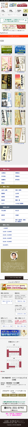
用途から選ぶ (6, 169)
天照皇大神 (20, 89)
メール (22, 395)
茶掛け (3, 183)
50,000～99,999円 (7, 241)
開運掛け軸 (7, 89)
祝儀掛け (3, 179)
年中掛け (3, 176)
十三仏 (20, 125)
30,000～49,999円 (7, 238)
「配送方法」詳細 (21, 301)
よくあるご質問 (7, 54)
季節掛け (7, 72)
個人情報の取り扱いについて (17, 421)
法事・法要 (20, 107)
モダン (3, 203)
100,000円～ (6, 245)
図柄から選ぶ (6, 186)
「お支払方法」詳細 (21, 313)
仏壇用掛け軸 (7, 143)
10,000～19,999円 (7, 231)
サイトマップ (21, 422)
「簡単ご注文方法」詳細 (7, 302)
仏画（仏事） (4, 190)
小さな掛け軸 (21, 143)
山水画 (7, 107)
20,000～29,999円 (7, 235)
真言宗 (3, 215)
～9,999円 (5, 228)
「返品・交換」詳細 (21, 326)
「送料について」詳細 (7, 326)
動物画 (3, 200)
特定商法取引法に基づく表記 (10, 422)
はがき (14, 395)
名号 (7, 125)
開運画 (3, 193)
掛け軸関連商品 (20, 72)
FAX (6, 395)
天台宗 (3, 219)
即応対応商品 (21, 54)
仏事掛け (3, 173)
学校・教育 (7, 161)
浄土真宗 (3, 210)
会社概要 (6, 421)
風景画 (3, 196)
